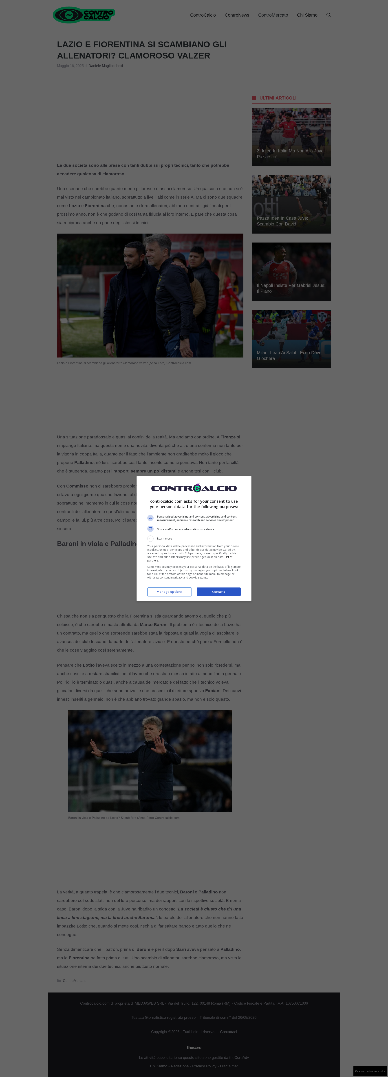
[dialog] (194, 538)
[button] (194, 538)
